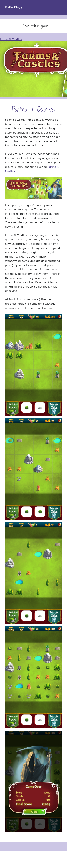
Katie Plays (13, 7)
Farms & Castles (33, 109)
